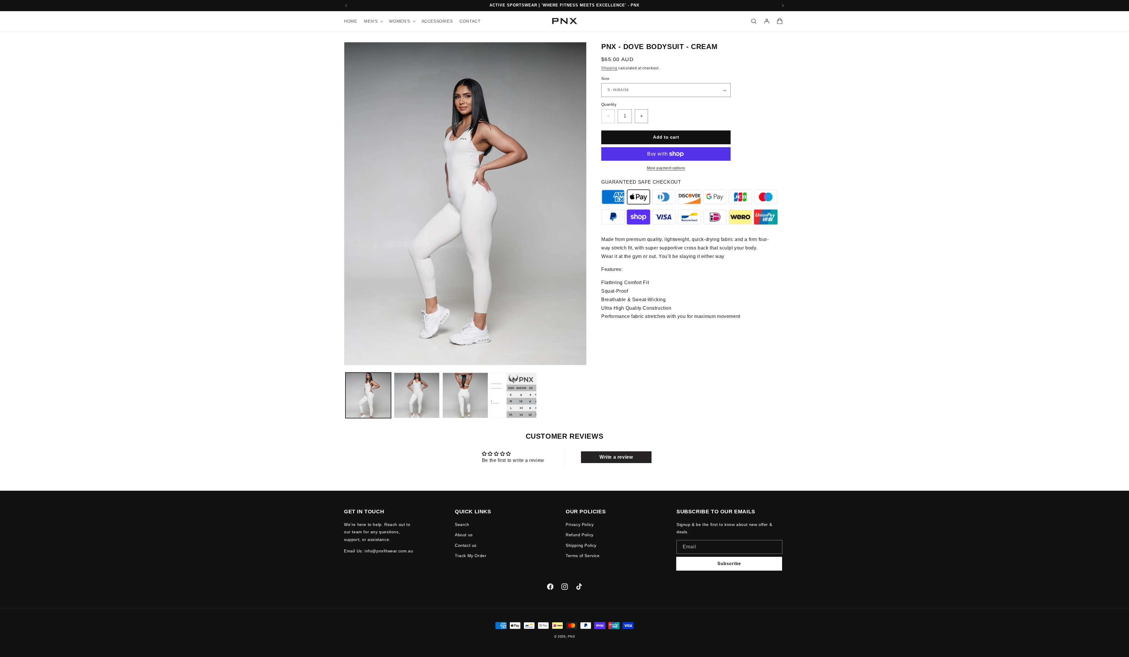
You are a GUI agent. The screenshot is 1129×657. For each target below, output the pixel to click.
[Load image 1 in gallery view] (368, 395)
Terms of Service (583, 555)
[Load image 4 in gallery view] (514, 395)
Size (605, 78)
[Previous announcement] (346, 5)
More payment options (666, 168)
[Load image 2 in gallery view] (417, 395)
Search (462, 524)
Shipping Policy (581, 545)
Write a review (616, 457)
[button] (372, 21)
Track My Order (470, 555)
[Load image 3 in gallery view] (465, 395)
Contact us (466, 545)
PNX (571, 636)
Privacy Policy (580, 524)
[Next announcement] (782, 5)
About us (464, 535)
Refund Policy (580, 535)
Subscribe (729, 563)
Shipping (609, 68)
